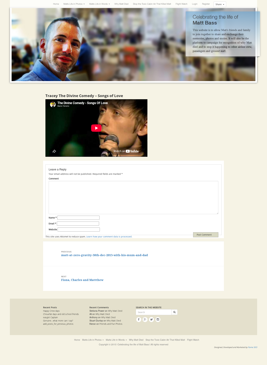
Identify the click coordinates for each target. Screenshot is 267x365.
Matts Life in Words (98, 3)
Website (53, 229)
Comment (54, 178)
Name (53, 217)
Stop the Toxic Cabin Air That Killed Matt (152, 3)
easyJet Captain (50, 317)
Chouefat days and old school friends (61, 314)
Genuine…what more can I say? (58, 320)
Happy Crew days (51, 310)
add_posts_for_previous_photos (58, 323)
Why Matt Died (121, 3)
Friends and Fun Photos (111, 323)
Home (56, 3)
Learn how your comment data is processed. (109, 236)
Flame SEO (252, 347)
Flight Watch (181, 3)
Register (206, 3)
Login (194, 3)
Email (52, 223)
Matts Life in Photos (73, 3)
